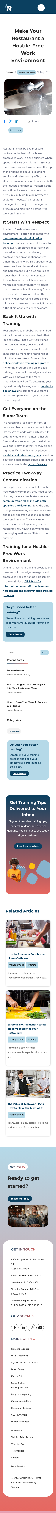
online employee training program (24, 363)
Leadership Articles (26, 72)
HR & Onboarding (19, 1355)
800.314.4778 (18, 1293)
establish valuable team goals (22, 455)
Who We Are (17, 1444)
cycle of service (37, 464)
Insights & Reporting (21, 1394)
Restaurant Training (21, 1408)
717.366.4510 (34, 1305)
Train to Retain (15, 670)
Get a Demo (15, 634)
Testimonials (17, 1450)
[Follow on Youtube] (40, 1327)
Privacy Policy (29, 1482)
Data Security (18, 1466)
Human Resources (14, 674)
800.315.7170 (34, 1275)
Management (15, 130)
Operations (16, 1430)
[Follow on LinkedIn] (23, 1327)
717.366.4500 (30, 1282)
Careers (15, 1457)
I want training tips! (28, 846)
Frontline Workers (20, 1348)
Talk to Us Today (20, 1198)
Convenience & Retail (21, 1401)
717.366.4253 (18, 1305)
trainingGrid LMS (19, 1387)
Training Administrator (22, 1437)
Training (26, 674)
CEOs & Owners (19, 1414)
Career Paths (17, 1376)
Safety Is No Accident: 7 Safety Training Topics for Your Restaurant (27, 1028)
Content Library (19, 1382)
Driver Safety (17, 1369)
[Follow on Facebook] (14, 1327)
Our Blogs (10, 72)
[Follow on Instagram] (31, 1327)
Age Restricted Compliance (24, 1362)
